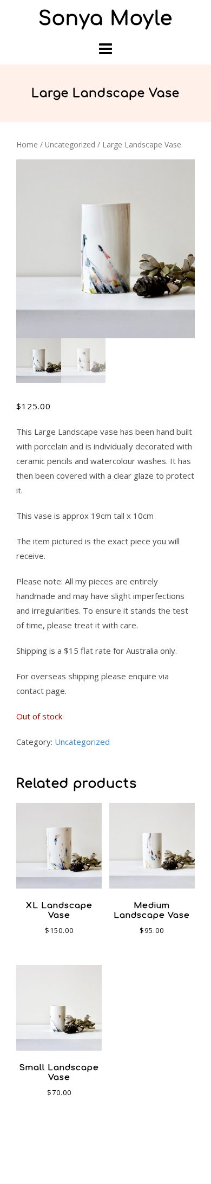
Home (27, 144)
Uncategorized (70, 144)
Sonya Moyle (105, 18)
